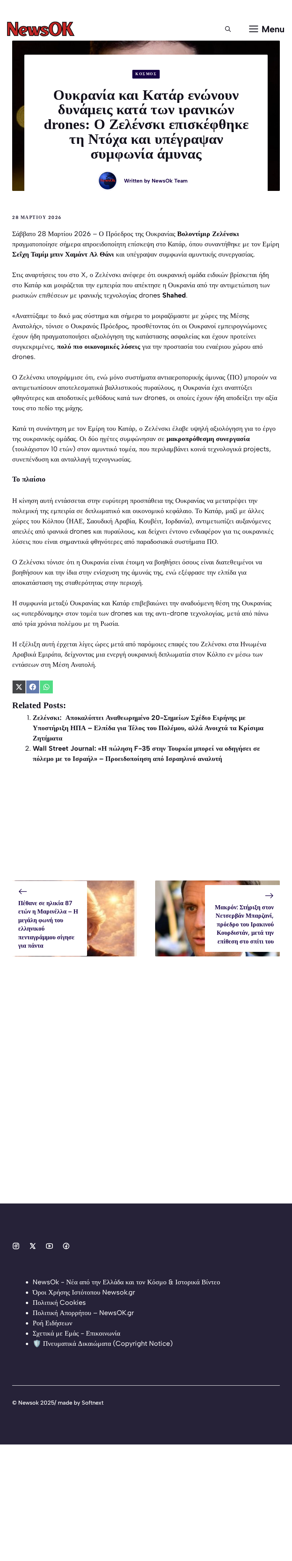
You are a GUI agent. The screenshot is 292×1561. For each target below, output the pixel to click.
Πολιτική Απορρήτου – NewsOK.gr (83, 1313)
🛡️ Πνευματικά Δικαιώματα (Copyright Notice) (103, 1343)
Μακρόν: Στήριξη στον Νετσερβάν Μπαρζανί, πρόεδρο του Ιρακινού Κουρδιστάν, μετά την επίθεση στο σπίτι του (244, 924)
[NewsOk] (42, 29)
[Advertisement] (146, 827)
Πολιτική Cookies (59, 1302)
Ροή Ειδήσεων (52, 1323)
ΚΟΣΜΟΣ (146, 73)
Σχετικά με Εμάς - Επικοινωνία (76, 1333)
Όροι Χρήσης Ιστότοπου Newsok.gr (84, 1292)
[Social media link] (16, 1246)
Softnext (92, 1402)
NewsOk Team (169, 181)
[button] (228, 29)
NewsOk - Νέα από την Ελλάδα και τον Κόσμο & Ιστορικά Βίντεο (126, 1282)
